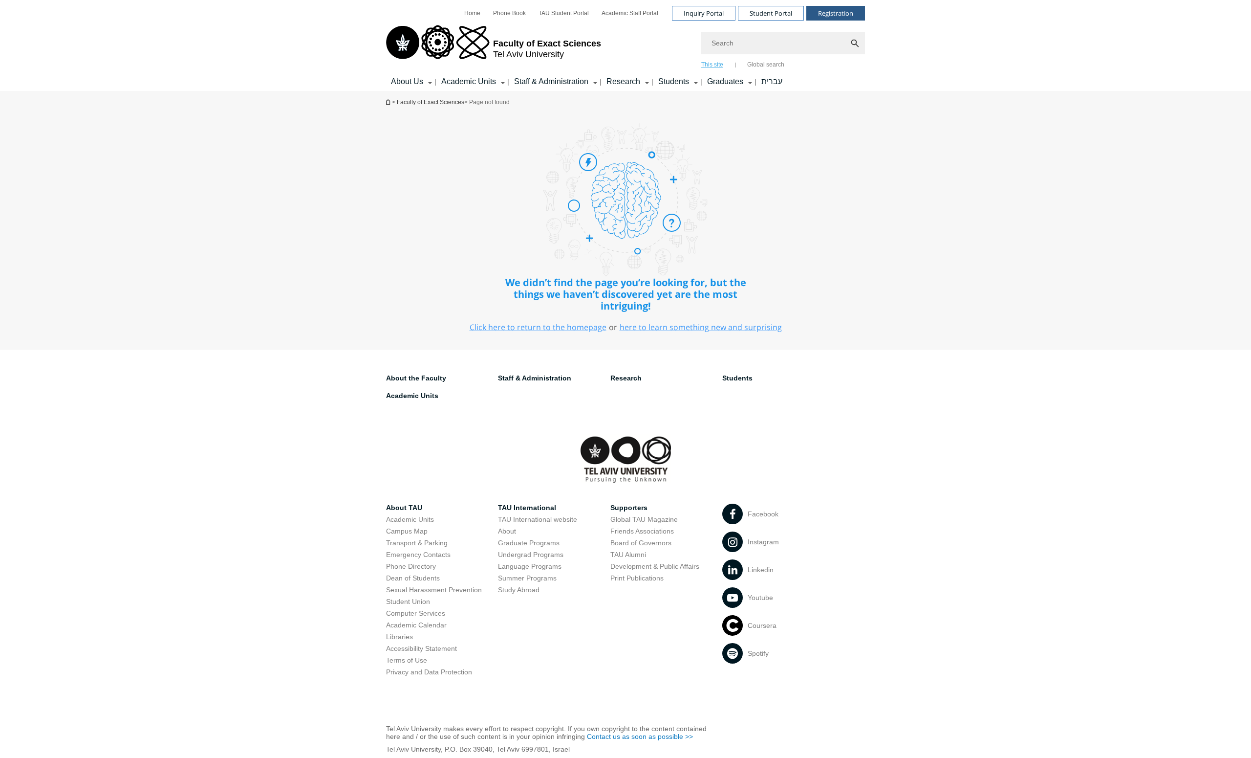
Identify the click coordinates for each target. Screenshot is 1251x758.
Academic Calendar (416, 625)
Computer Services (415, 613)
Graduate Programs (529, 543)
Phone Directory (411, 566)
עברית (771, 81)
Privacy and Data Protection (429, 672)
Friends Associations (642, 531)
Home (472, 13)
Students (673, 81)
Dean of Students (413, 578)
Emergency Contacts (418, 554)
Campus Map (407, 531)
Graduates (725, 81)
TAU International (527, 508)
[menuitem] (472, 13)
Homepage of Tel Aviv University (389, 102)
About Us (407, 81)
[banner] (625, 45)
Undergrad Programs (530, 554)
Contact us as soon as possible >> (640, 736)
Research (623, 81)
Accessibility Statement (421, 648)
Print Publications (637, 578)
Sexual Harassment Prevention (434, 590)
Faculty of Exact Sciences (430, 102)
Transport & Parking (417, 543)
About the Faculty (416, 378)
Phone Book (509, 13)
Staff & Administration (551, 81)
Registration (835, 13)
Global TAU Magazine (644, 519)
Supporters (628, 508)
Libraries (399, 637)
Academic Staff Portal (630, 13)
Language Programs (529, 566)
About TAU (404, 508)
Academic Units (468, 81)
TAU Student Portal (564, 13)
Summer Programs (527, 578)
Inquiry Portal (704, 13)
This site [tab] (712, 64)
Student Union (408, 601)
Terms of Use (406, 660)
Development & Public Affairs (654, 566)
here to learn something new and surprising (701, 327)
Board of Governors (640, 543)
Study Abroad (518, 590)
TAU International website (537, 519)
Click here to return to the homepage (538, 327)
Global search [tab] (765, 64)
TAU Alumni (628, 554)
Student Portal (771, 13)
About (507, 531)
